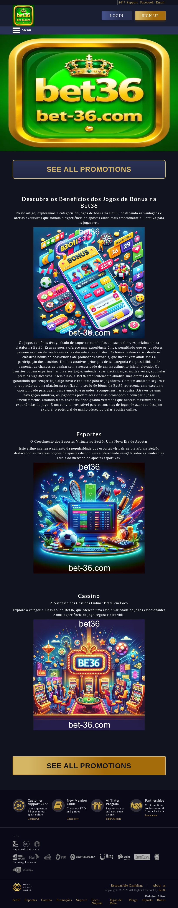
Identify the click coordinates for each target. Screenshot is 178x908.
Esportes (31, 900)
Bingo (133, 900)
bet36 (162, 890)
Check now (73, 818)
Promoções (64, 900)
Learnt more (151, 815)
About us (159, 885)
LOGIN (116, 15)
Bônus (161, 900)
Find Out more (113, 818)
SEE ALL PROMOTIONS (89, 169)
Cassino (46, 900)
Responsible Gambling (127, 885)
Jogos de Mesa (116, 901)
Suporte (81, 900)
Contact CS (34, 818)
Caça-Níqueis (97, 901)
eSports (147, 900)
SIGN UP (150, 15)
